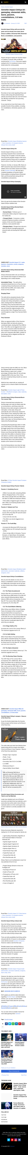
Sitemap (23, 1152)
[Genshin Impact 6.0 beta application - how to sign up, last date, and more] (7, 1037)
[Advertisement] (14, 126)
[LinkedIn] (16, 1023)
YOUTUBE (3, 1117)
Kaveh (19, 1006)
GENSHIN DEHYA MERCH (12, 991)
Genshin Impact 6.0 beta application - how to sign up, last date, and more (7, 1045)
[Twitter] (9, 1023)
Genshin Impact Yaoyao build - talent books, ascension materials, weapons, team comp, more (13, 970)
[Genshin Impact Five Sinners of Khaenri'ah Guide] (6, 1096)
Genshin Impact (9, 6)
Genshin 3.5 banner (18, 941)
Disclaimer (23, 1150)
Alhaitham (5, 1006)
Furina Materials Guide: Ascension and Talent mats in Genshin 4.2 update (19, 1105)
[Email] (23, 1023)
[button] (2, 2)
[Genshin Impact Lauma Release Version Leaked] (21, 1037)
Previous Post (5, 1075)
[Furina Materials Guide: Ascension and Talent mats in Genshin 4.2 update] (6, 1105)
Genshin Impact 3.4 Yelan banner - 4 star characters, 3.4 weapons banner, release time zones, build (13, 915)
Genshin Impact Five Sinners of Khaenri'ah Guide (20, 1096)
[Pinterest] (19, 1023)
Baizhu (9, 1008)
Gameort (18, 1013)
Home (2, 6)
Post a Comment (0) (14, 1071)
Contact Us (16, 1152)
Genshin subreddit (10, 170)
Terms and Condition (14, 1150)
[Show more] (2, 1027)
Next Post (23, 1075)
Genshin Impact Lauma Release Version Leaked (19, 1044)
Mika (15, 1006)
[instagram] (15, 1139)
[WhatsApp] (13, 1023)
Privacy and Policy (7, 1152)
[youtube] (12, 1139)
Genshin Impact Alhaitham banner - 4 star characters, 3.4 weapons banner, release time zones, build (14, 143)
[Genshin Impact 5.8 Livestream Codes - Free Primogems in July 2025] (7, 1054)
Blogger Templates (17, 1147)
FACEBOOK (4, 1119)
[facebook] (19, 1139)
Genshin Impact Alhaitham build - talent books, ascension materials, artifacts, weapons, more (13, 570)
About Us (5, 1150)
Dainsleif (3, 1008)
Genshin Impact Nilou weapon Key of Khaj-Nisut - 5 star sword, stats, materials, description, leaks (20, 1087)
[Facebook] (6, 1023)
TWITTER (3, 1115)
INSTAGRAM (4, 1121)
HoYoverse (12, 61)
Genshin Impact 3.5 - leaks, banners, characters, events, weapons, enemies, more (13, 264)
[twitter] (8, 1139)
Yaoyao (11, 1006)
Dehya (24, 1006)
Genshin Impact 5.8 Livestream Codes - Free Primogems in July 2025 (7, 1061)
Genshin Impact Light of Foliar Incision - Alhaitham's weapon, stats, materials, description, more (14, 391)
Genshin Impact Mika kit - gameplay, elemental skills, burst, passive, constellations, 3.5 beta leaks (13, 710)
